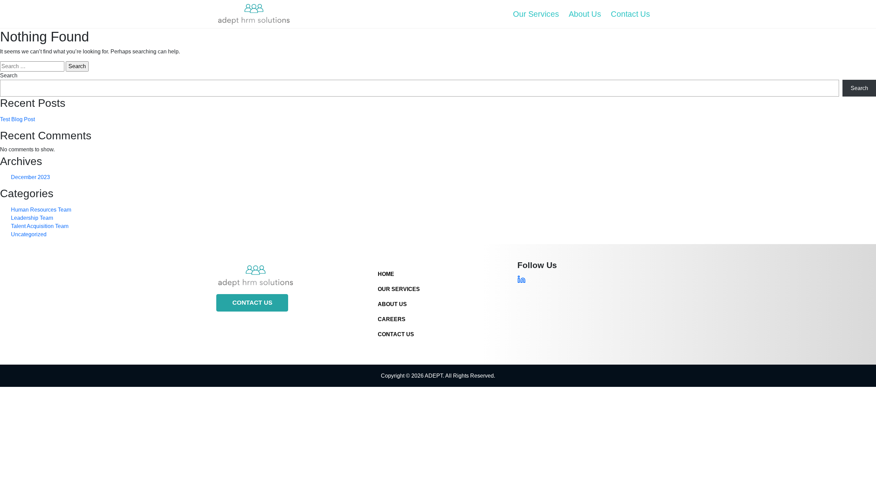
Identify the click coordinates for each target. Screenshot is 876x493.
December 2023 (30, 177)
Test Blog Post (17, 119)
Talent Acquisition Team (39, 226)
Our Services (536, 14)
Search (8, 75)
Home (386, 274)
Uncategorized (29, 234)
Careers (391, 319)
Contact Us (630, 14)
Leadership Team (32, 218)
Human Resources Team (41, 210)
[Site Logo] (254, 14)
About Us (585, 14)
